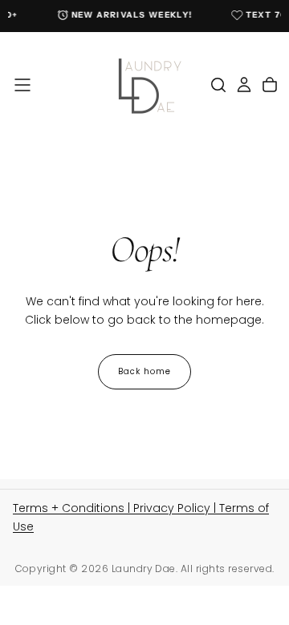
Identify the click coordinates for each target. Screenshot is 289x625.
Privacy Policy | (176, 508)
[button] (22, 85)
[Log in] (244, 85)
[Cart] (269, 85)
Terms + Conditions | (73, 508)
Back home (144, 371)
